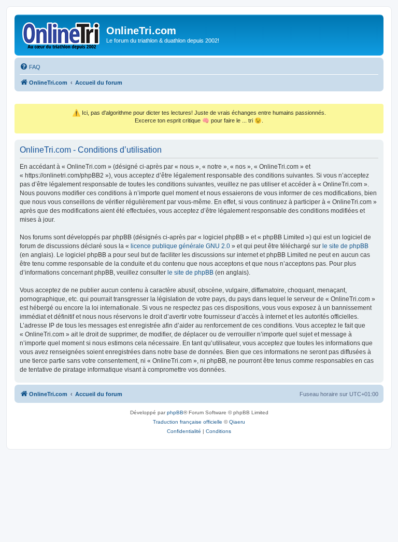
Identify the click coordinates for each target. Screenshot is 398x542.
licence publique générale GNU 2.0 (180, 246)
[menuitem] (30, 67)
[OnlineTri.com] (61, 33)
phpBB (175, 412)
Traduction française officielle (187, 422)
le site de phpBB (345, 246)
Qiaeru (237, 422)
